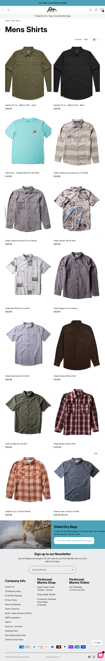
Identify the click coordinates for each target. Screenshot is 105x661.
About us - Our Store (14, 626)
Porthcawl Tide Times (14, 639)
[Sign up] (72, 569)
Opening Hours (11, 631)
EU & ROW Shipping (13, 595)
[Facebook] (89, 656)
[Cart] (96, 10)
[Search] (8, 10)
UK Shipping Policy (13, 591)
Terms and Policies (52, 657)
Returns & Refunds (13, 604)
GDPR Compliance (12, 617)
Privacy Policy (11, 600)
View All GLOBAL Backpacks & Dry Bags (74, 540)
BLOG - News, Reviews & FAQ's (18, 613)
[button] (101, 9)
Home (7, 21)
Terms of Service (12, 609)
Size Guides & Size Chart (15, 635)
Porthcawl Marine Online (20, 657)
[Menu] (3, 10)
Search (8, 622)
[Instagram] (93, 656)
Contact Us (9, 587)
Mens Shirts (15, 21)
